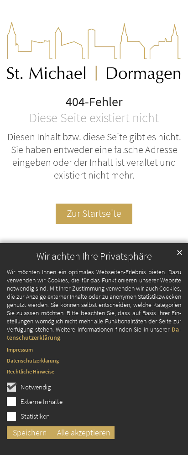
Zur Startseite (94, 213)
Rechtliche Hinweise (30, 371)
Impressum (20, 349)
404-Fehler (94, 102)
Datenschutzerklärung (33, 360)
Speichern (30, 432)
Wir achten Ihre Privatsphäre (94, 256)
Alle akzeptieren (83, 432)
